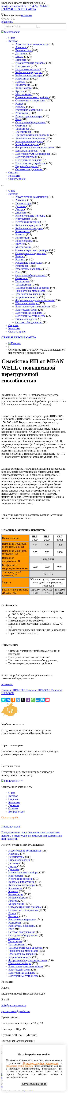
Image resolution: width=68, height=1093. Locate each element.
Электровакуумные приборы (33, 153)
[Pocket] (47, 700)
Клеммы (20, 81)
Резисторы (22, 113)
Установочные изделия (29, 141)
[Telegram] (18, 700)
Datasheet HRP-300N (38, 690)
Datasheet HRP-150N (13, 690)
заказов (26, 15)
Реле (18, 119)
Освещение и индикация (30, 100)
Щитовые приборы (27, 150)
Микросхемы (23, 94)
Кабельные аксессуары (29, 75)
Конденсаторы (24, 87)
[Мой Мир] (38, 700)
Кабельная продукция (28, 72)
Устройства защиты (27, 144)
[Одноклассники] (13, 700)
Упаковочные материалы (30, 138)
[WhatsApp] (33, 700)
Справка (13, 172)
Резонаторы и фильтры (29, 116)
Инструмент (23, 66)
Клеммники (22, 78)
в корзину (7, 21)
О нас (11, 37)
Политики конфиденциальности (40, 1063)
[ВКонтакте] (8, 700)
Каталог (13, 40)
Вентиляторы (23, 50)
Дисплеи (21, 59)
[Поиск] (2, 13)
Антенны (21, 47)
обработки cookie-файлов (19, 1066)
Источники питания (27, 69)
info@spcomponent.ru (13, 6)
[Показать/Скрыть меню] (2, 185)
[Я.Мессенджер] (3, 700)
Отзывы (13, 808)
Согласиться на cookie (34, 1084)
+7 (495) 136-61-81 (39, 6)
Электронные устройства (30, 163)
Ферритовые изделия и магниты (35, 147)
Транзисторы (23, 131)
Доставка (13, 805)
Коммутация (23, 84)
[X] (23, 700)
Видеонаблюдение (26, 166)
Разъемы (20, 106)
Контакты (14, 175)
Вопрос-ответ (16, 811)
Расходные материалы (28, 109)
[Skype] (42, 700)
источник (7, 684)
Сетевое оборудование (29, 169)
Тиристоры (22, 128)
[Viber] (28, 700)
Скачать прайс (16, 178)
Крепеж (20, 91)
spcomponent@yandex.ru (15, 1011)
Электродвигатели (26, 156)
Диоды (19, 56)
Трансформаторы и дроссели (32, 134)
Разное (19, 103)
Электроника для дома (29, 160)
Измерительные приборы (30, 62)
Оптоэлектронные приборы (32, 97)
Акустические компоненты (31, 44)
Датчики (20, 53)
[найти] (38, 27)
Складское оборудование (30, 122)
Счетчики (21, 125)
